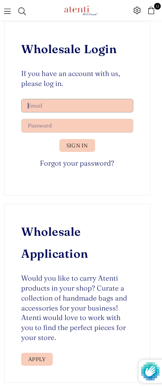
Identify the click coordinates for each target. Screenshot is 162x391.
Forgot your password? (77, 163)
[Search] (22, 10)
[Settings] (137, 10)
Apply (37, 359)
